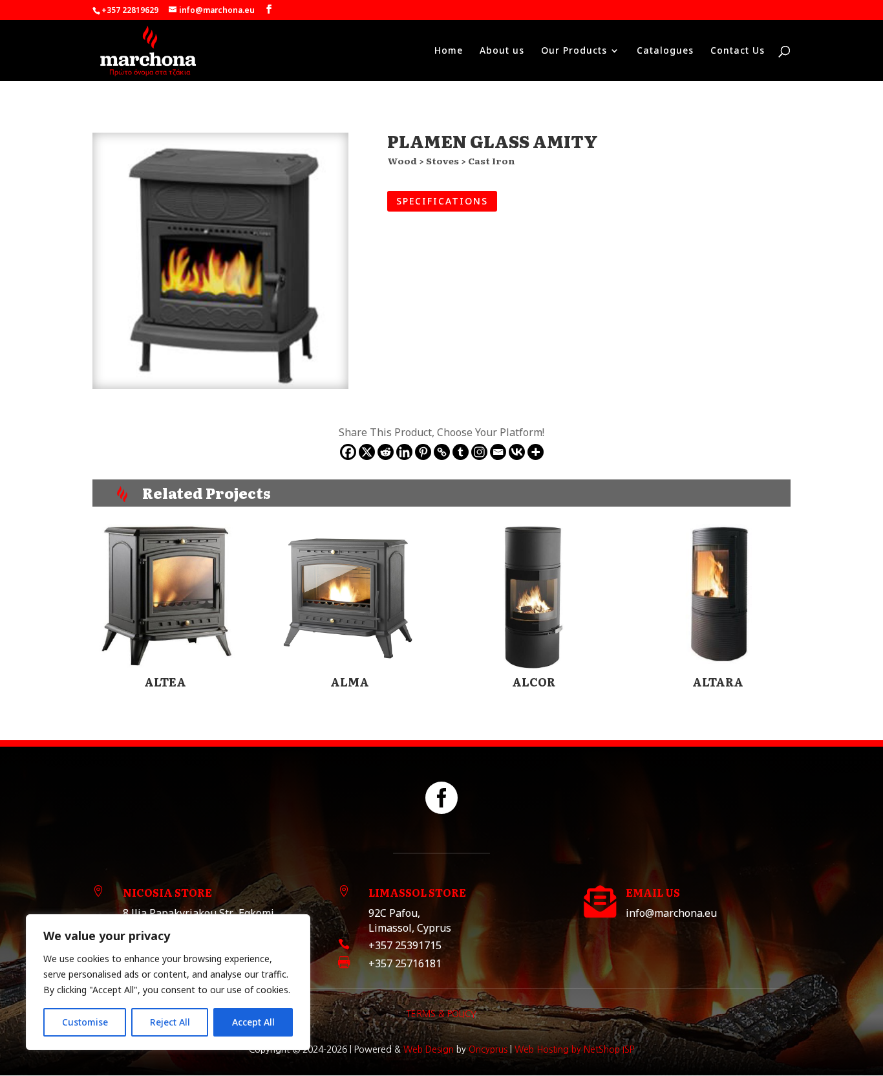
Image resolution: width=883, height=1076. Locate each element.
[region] (168, 982)
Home (448, 51)
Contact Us (737, 51)
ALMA (349, 681)
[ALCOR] (533, 597)
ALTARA (717, 681)
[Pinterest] (423, 452)
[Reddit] (386, 452)
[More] (535, 452)
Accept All (253, 1022)
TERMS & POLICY (441, 1013)
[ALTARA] (717, 597)
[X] (367, 452)
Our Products (574, 51)
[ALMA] (349, 597)
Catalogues (665, 51)
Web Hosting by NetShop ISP (574, 1049)
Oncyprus (488, 1049)
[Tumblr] (460, 452)
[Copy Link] (442, 452)
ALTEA (165, 681)
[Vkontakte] (517, 452)
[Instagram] (479, 452)
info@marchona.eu (671, 913)
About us (502, 51)
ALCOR (533, 681)
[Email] (498, 452)
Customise (85, 1022)
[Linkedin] (404, 452)
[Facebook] (348, 452)
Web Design (428, 1049)
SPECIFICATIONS (442, 201)
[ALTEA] (165, 597)
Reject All (170, 1022)
